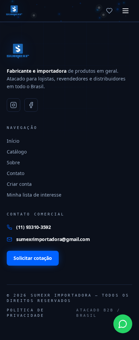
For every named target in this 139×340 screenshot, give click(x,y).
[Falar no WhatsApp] (122, 323)
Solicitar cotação (32, 258)
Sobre (13, 162)
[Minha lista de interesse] (109, 11)
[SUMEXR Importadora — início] (14, 10)
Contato (15, 173)
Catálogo (17, 151)
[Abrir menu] (125, 11)
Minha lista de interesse (34, 195)
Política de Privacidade (25, 313)
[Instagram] (13, 105)
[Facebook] (31, 105)
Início (13, 141)
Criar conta (19, 184)
